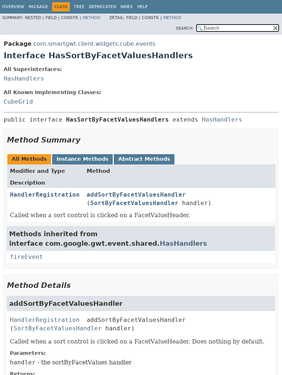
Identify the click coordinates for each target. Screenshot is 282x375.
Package (38, 6)
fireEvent (26, 256)
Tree (79, 6)
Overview (13, 6)
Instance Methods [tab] (82, 159)
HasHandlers (24, 78)
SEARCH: (185, 28)
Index (126, 6)
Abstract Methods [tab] (144, 159)
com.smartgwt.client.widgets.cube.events (94, 43)
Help (142, 6)
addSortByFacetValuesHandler (136, 194)
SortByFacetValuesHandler (134, 203)
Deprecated (102, 6)
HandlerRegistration (45, 194)
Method (91, 17)
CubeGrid (18, 101)
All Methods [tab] (29, 159)
